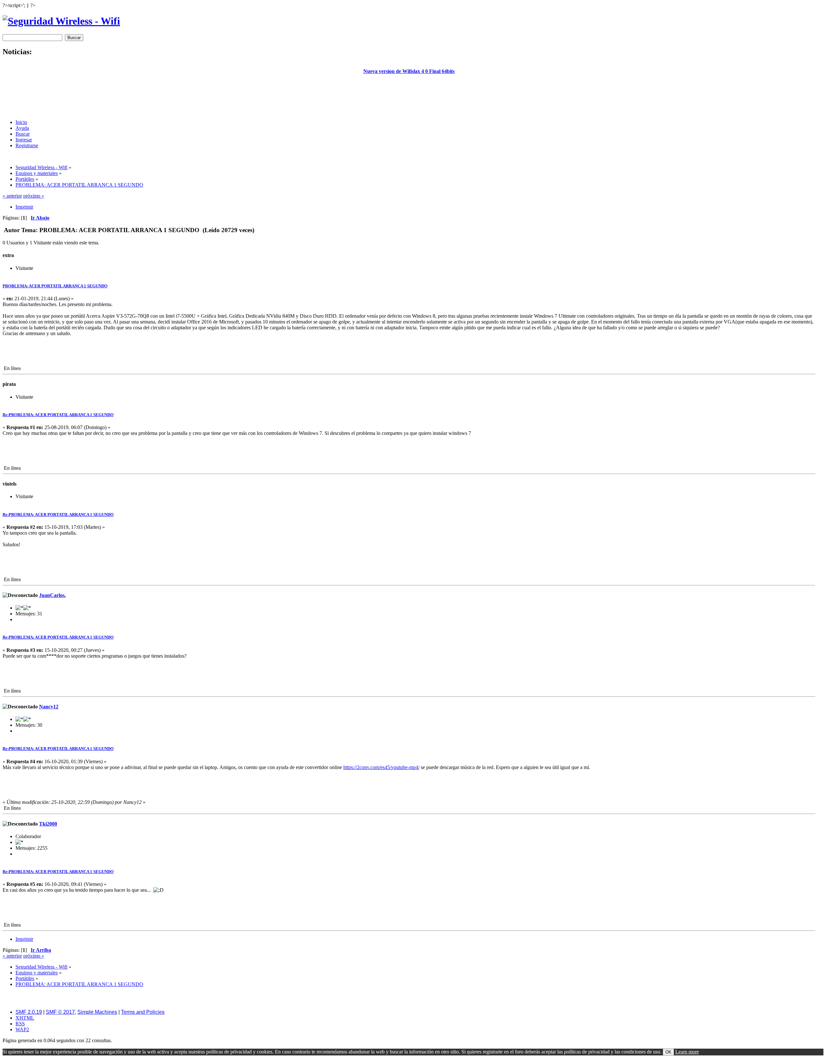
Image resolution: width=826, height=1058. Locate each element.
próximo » (33, 196)
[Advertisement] (408, 99)
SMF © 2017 (60, 1012)
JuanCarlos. (52, 595)
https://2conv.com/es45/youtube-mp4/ (381, 767)
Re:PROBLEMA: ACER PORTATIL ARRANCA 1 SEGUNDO (58, 414)
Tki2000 (48, 824)
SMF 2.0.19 (28, 1012)
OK (668, 1052)
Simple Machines (97, 1012)
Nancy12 (48, 706)
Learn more (687, 1051)
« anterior (12, 196)
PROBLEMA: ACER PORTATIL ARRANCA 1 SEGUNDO (55, 285)
